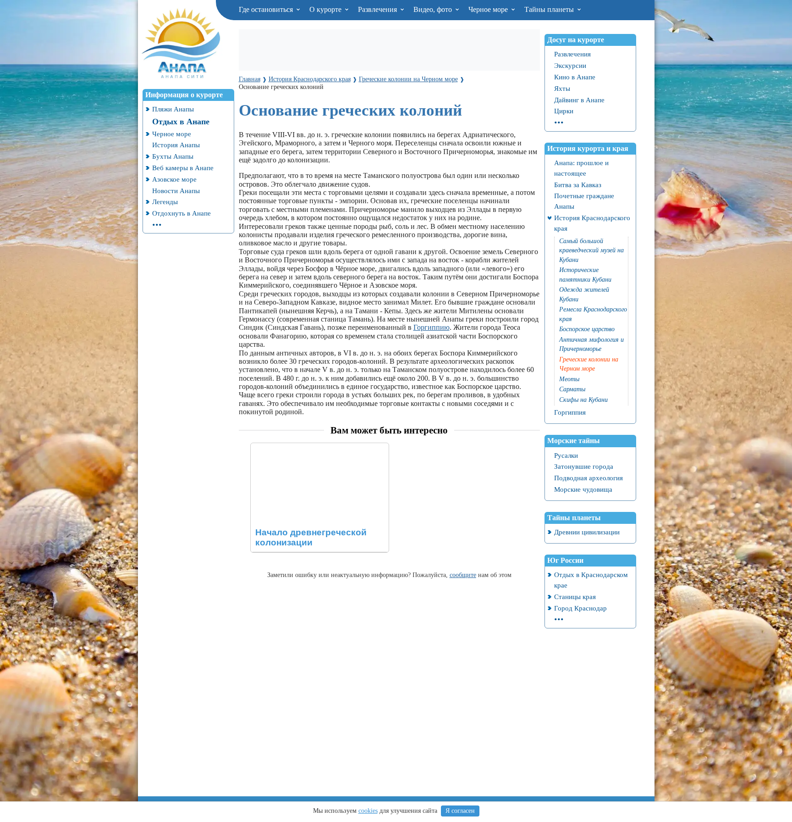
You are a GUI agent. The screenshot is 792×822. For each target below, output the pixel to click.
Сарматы (572, 389)
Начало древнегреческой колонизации (310, 447)
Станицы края (575, 596)
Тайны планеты (550, 9)
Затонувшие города (583, 466)
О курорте (326, 9)
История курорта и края (587, 148)
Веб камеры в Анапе (183, 168)
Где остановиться (267, 9)
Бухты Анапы (172, 156)
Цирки (563, 111)
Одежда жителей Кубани (584, 294)
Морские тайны (573, 440)
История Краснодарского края (592, 223)
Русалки (566, 455)
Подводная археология (588, 478)
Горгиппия (570, 412)
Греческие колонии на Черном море (588, 364)
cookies (368, 810)
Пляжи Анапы (173, 109)
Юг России (565, 560)
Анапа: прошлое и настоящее (581, 168)
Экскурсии (570, 65)
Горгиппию (431, 327)
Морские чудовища (583, 489)
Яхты (562, 88)
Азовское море (174, 179)
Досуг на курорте (575, 40)
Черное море (489, 9)
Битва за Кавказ (577, 185)
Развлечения (378, 9)
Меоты (569, 379)
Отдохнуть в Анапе (181, 213)
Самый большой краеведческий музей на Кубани (591, 250)
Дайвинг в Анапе (579, 100)
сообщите (463, 574)
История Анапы (176, 145)
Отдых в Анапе (180, 121)
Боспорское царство (587, 329)
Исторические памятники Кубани (585, 275)
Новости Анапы (176, 190)
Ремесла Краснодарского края (593, 314)
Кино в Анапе (574, 77)
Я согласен (460, 810)
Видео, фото (433, 9)
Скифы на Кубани (583, 399)
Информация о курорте (184, 95)
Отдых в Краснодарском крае (591, 580)
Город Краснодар (580, 608)
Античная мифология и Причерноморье (591, 344)
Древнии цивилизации (587, 532)
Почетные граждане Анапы (584, 201)
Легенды (165, 202)
